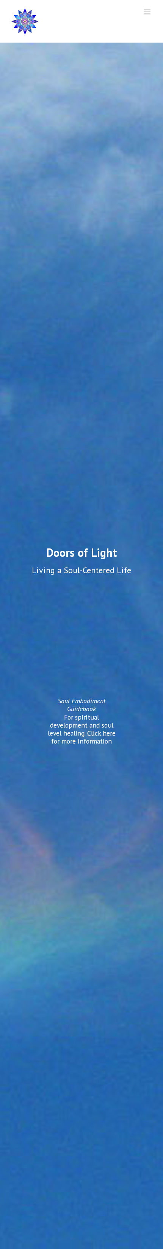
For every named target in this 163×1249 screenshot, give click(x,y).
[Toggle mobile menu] (148, 12)
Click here (101, 732)
